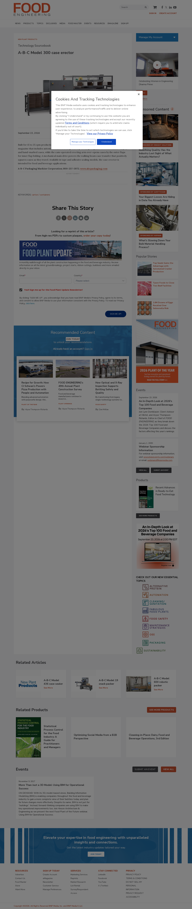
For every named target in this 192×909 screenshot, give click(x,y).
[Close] (139, 94)
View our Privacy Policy (100, 133)
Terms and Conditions (77, 123)
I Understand (106, 142)
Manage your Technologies (83, 142)
